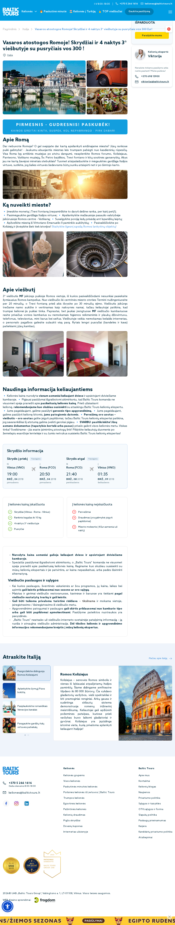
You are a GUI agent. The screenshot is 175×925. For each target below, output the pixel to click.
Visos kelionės (71, 781)
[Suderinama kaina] (168, 29)
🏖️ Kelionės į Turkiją (82, 11)
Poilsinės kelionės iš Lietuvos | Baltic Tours (89, 792)
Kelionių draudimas (74, 815)
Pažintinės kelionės (74, 809)
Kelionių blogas (147, 786)
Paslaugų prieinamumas (152, 820)
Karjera (143, 826)
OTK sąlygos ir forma (151, 809)
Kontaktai (144, 781)
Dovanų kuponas (73, 826)
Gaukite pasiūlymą (139, 11)
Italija (25, 29)
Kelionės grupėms (74, 775)
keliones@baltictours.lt (24, 792)
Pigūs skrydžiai (71, 820)
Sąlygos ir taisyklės (150, 803)
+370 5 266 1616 (20, 783)
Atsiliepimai (146, 837)
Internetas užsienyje (75, 831)
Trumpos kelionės (74, 798)
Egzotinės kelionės (74, 803)
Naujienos (144, 792)
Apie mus (144, 775)
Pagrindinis (10, 29)
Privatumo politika (149, 798)
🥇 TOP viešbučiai (110, 11)
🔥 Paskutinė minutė (53, 11)
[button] (7, 906)
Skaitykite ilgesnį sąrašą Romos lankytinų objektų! (84, 226)
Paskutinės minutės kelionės (80, 786)
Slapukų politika (148, 815)
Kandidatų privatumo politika (155, 831)
